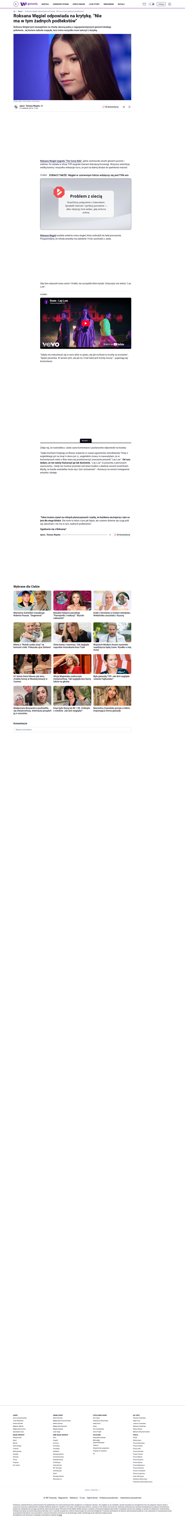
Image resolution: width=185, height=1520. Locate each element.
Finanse (15, 1449)
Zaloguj (161, 4)
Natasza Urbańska (139, 1426)
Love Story (94, 4)
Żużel (55, 1473)
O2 (94, 1454)
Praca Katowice (138, 1468)
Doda (95, 1426)
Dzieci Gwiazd (79, 4)
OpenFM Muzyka (98, 1442)
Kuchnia (56, 1443)
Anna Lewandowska (20, 1418)
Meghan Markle (18, 1426)
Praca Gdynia (137, 1462)
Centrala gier (57, 1471)
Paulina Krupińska (139, 1418)
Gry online (16, 1465)
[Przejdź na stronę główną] (16, 6)
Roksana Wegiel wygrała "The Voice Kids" (61, 161)
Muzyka (45, 4)
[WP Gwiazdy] (31, 4)
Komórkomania (58, 1457)
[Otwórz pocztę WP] (144, 4)
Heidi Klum (97, 1423)
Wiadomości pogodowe (101, 1448)
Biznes (15, 1443)
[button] (151, 4)
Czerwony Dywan (61, 4)
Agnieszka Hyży (18, 1432)
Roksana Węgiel (48, 235)
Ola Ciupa (96, 1418)
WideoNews (109, 4)
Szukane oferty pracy (140, 1479)
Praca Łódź (137, 1449)
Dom (54, 1437)
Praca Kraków (138, 1446)
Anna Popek (97, 1432)
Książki (55, 1440)
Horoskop (56, 1446)
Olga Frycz (136, 1421)
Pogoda (15, 1462)
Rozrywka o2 (57, 1479)
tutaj (60, 1515)
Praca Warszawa (139, 1443)
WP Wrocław (57, 1468)
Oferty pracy (137, 1440)
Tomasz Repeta (33, 106)
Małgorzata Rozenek (60, 1426)
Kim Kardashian (98, 1429)
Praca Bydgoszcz (139, 1465)
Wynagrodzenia (58, 1476)
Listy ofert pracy (138, 1476)
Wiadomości (17, 1437)
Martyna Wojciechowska (141, 1432)
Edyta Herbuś (137, 1429)
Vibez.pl (95, 1445)
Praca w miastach (139, 1471)
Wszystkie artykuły (99, 1437)
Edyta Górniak (58, 1418)
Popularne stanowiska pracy (142, 1482)
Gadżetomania (58, 1460)
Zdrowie (15, 1457)
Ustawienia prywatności (130, 1498)
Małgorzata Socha (19, 1429)
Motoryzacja (17, 1451)
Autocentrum (57, 1465)
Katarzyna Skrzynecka (100, 1421)
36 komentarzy (112, 107)
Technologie (17, 1446)
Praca (15, 1460)
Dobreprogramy (58, 1454)
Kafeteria (56, 1451)
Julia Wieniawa (18, 1421)
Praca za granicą (139, 1473)
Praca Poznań (138, 1454)
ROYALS (121, 4)
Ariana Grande (18, 1423)
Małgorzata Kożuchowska (62, 1421)
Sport (15, 1440)
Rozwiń (85, 441)
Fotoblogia (56, 1462)
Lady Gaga (56, 1432)
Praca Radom (137, 1457)
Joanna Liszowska (139, 1423)
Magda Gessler (58, 1429)
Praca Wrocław (138, 1451)
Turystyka (56, 1449)
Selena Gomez (58, 1423)
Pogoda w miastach (100, 1451)
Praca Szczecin (138, 1460)
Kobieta (15, 1454)
